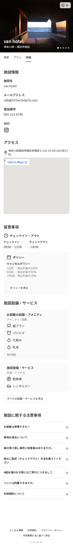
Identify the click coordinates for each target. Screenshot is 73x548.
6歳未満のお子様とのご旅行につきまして (28, 472)
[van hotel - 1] (58, 48)
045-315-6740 (13, 114)
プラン (17, 57)
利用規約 (32, 530)
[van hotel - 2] (60, 48)
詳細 (28, 57)
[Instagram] (6, 130)
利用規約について (14, 493)
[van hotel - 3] (63, 48)
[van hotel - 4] (66, 48)
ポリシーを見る (19, 288)
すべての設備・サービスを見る (25, 398)
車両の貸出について (15, 437)
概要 (6, 57)
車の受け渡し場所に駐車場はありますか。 (29, 448)
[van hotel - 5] (68, 48)
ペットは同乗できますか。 (19, 483)
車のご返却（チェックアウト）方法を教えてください (32, 460)
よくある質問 (16, 530)
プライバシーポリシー (52, 530)
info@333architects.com (21, 100)
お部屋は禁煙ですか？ (17, 426)
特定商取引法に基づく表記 (36, 535)
